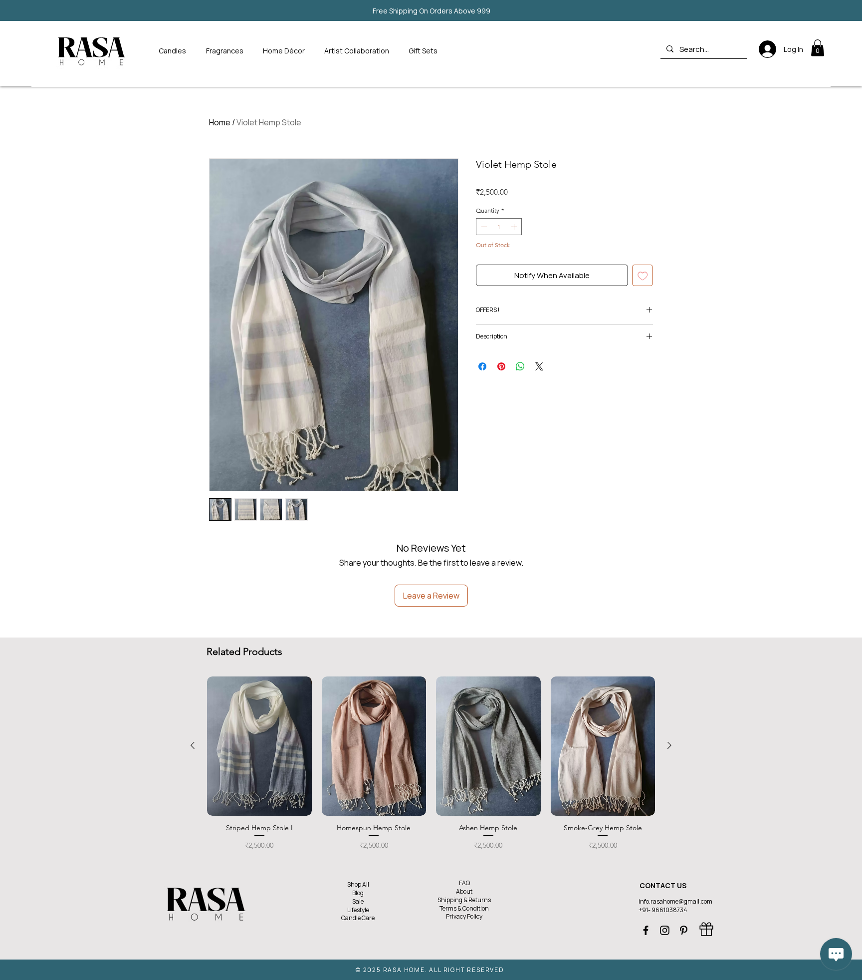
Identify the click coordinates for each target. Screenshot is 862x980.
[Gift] (706, 929)
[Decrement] (482, 227)
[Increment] (514, 227)
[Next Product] (669, 745)
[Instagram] (664, 930)
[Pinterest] (683, 930)
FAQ (464, 883)
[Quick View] (259, 746)
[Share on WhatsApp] (520, 366)
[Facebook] (646, 930)
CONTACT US (663, 885)
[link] (818, 47)
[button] (227, 50)
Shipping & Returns (464, 900)
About (464, 891)
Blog (358, 893)
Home (219, 122)
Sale (358, 901)
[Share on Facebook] (482, 366)
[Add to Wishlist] (642, 275)
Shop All (358, 884)
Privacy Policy (464, 916)
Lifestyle (358, 910)
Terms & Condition (464, 908)
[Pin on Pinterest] (501, 366)
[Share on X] (539, 366)
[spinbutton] (498, 227)
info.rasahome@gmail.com (675, 901)
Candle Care (358, 918)
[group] (431, 768)
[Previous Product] (193, 745)
